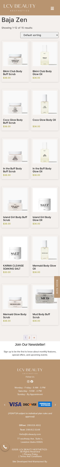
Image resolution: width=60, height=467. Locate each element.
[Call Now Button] (5, 447)
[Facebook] (31, 381)
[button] (5, 405)
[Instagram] (28, 381)
